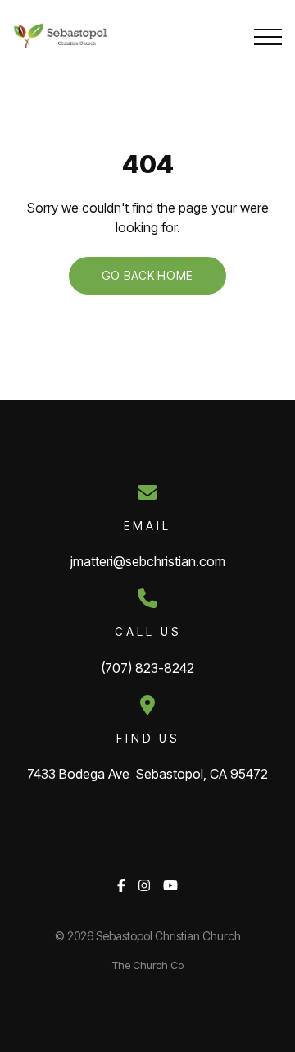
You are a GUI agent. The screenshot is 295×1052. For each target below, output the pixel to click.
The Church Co (148, 965)
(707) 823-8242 (147, 668)
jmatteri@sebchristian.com (147, 561)
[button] (268, 37)
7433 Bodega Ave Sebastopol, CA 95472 (147, 774)
